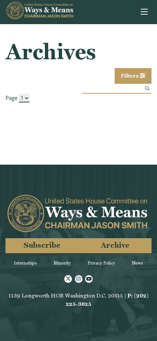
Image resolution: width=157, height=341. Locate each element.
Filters (130, 75)
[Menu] (145, 12)
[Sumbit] (147, 88)
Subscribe (42, 245)
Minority (62, 263)
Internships (25, 263)
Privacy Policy (101, 263)
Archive (115, 245)
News (137, 263)
